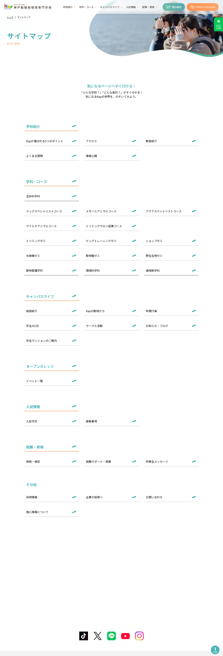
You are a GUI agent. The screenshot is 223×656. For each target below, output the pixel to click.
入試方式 (31, 421)
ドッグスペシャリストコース (44, 211)
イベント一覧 (34, 381)
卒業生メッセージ (157, 461)
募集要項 (91, 421)
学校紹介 (68, 7)
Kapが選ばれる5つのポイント (44, 141)
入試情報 (131, 7)
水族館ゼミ (33, 256)
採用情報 (31, 497)
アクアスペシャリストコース (164, 211)
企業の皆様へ (94, 497)
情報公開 (91, 156)
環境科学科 (93, 270)
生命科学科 (33, 196)
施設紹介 (31, 311)
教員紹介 (151, 141)
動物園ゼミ (93, 256)
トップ (10, 17)
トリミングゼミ (36, 241)
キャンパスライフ (110, 7)
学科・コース (86, 7)
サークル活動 (94, 326)
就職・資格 (148, 7)
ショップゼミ (154, 241)
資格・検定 (33, 461)
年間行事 (151, 311)
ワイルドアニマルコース (41, 226)
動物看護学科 (34, 270)
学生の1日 (32, 326)
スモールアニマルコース (101, 211)
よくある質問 (34, 156)
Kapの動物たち (95, 311)
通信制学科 (153, 270)
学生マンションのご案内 (41, 340)
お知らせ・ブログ (157, 326)
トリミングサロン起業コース (104, 226)
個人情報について (37, 512)
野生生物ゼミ (154, 256)
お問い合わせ (154, 497)
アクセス (91, 141)
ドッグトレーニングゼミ (101, 241)
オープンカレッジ (40, 366)
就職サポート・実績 (98, 461)
